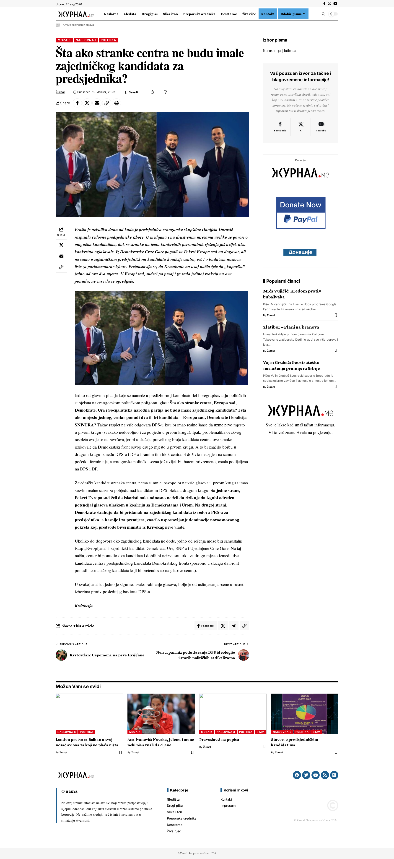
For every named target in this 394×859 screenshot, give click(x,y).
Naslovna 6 (66, 732)
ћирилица (272, 50)
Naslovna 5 (282, 732)
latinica (290, 50)
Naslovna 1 (86, 40)
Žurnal (60, 92)
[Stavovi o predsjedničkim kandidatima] (304, 714)
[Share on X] (87, 102)
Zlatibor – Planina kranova (291, 327)
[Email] (96, 102)
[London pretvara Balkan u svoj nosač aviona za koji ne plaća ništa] (89, 714)
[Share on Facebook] (77, 102)
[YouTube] (335, 4)
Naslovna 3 (226, 732)
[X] (329, 4)
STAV (260, 732)
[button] (311, 13)
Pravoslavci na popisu (219, 739)
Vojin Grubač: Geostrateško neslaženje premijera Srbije (291, 365)
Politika (108, 40)
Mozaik (64, 40)
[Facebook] (324, 4)
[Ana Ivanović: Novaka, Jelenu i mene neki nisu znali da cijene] (161, 714)
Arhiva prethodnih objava (78, 24)
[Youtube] (321, 127)
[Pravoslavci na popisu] (233, 714)
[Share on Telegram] (233, 625)
